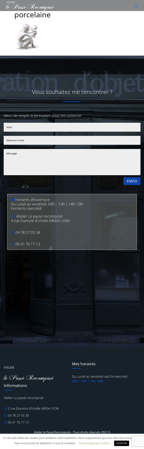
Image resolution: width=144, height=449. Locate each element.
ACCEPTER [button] (121, 443)
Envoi (132, 181)
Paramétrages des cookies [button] (94, 443)
